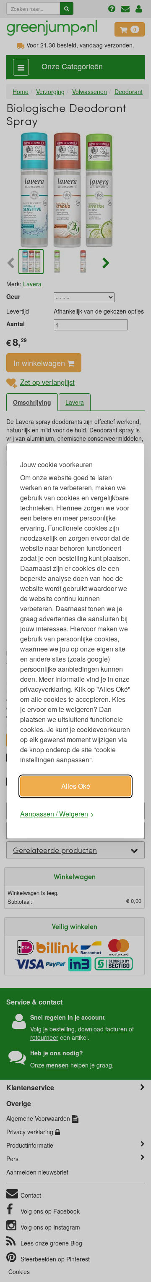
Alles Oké (75, 786)
